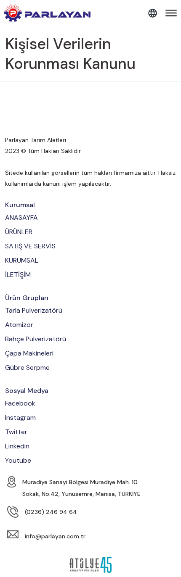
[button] (171, 14)
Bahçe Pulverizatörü (35, 339)
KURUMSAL (21, 260)
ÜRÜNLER (18, 231)
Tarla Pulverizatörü (33, 310)
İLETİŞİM (18, 274)
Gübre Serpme (27, 367)
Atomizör (19, 324)
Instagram (20, 417)
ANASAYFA (21, 217)
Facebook (20, 403)
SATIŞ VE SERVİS (30, 246)
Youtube (18, 460)
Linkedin (17, 446)
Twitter (16, 431)
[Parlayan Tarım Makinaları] (47, 13)
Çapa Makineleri (29, 353)
